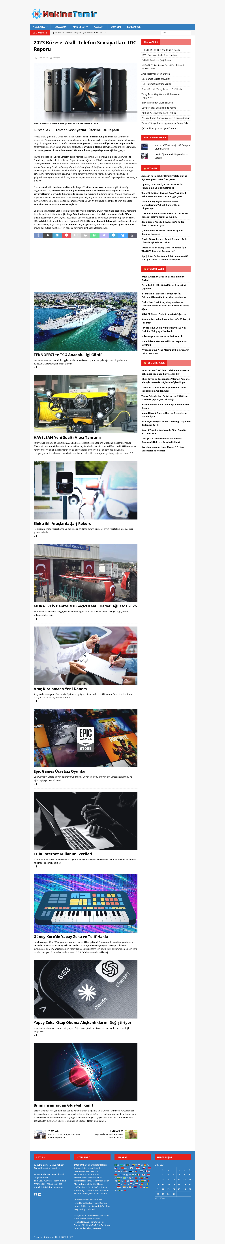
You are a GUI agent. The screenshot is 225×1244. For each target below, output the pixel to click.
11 (179, 1179)
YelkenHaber (80, 1180)
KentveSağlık (80, 1206)
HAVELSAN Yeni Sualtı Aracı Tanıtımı (67, 437)
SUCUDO (78, 1164)
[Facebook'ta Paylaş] (38, 235)
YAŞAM (98, 26)
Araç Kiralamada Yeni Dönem (60, 688)
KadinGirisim (92, 1171)
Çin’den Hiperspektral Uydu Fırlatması (159, 128)
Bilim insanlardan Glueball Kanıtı (64, 1105)
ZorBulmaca (101, 1202)
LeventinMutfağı (94, 1206)
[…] (35, 367)
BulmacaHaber (100, 1193)
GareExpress (80, 1218)
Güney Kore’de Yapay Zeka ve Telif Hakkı (71, 936)
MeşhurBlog (79, 1209)
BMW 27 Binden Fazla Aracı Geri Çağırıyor (163, 314)
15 (163, 1184)
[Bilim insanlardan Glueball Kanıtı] (85, 1072)
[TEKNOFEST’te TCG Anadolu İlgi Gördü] (85, 321)
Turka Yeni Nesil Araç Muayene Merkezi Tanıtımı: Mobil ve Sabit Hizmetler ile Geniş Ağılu (165, 306)
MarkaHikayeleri (85, 1193)
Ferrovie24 (79, 1225)
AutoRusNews (103, 1225)
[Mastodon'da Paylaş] (104, 235)
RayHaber (152, 168)
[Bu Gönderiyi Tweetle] (47, 235)
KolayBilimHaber (99, 1187)
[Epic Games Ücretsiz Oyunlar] (85, 738)
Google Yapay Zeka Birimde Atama (158, 107)
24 (174, 1189)
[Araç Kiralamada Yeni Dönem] (85, 656)
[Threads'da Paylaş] (132, 235)
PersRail (78, 1221)
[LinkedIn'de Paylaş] (57, 235)
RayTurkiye (90, 1202)
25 (179, 1189)
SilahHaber (98, 1184)
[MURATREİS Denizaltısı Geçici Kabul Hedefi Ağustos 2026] (85, 573)
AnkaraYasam (80, 1174)
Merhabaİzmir (80, 1177)
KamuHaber (92, 1180)
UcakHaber (103, 1180)
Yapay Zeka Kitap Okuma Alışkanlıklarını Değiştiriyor (82, 1022)
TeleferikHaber (155, 362)
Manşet (56, 57)
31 (174, 1194)
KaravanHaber (94, 1177)
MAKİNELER (79, 26)
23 (168, 1189)
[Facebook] (35, 1194)
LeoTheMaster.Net (82, 1187)
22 (163, 1189)
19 (184, 1184)
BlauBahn (104, 1215)
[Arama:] (176, 32)
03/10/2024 (43, 57)
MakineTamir (80, 1184)
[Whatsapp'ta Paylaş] (94, 235)
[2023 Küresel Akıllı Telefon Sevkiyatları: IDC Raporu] (85, 119)
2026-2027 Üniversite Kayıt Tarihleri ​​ (159, 112)
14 (158, 1184)
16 (168, 1184)
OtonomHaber (155, 268)
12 (184, 1179)
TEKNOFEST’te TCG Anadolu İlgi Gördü (68, 354)
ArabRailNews (93, 1218)
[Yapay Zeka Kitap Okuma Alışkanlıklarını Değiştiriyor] (85, 989)
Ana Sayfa (39, 26)
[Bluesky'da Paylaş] (123, 235)
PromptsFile (79, 1228)
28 (158, 1194)
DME (94, 1225)
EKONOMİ (116, 26)
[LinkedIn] (39, 1194)
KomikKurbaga (95, 1199)
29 (163, 1194)
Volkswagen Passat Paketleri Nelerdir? (162, 336)
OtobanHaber (92, 1190)
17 (174, 1184)
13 (190, 1179)
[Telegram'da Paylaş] (113, 235)
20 (190, 1184)
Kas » (162, 1198)
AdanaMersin (94, 1174)
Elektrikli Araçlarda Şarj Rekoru (63, 523)
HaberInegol (80, 1190)
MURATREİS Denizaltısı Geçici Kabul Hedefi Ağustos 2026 (85, 605)
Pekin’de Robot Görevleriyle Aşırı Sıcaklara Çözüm (165, 117)
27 (190, 1189)
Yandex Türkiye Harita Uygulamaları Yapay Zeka (165, 123)
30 (168, 1194)
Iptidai (89, 1184)
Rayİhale (106, 1206)
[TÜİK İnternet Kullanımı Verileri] (85, 821)
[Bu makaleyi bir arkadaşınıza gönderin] (76, 235)
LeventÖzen (79, 1171)
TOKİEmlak (91, 1209)
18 (179, 1184)
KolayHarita (79, 1202)
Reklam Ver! (134, 26)
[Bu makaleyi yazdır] (85, 235)
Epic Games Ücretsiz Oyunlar (60, 771)
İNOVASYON (60, 26)
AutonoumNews (92, 1215)
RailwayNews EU (93, 1228)
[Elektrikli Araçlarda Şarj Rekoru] (85, 490)
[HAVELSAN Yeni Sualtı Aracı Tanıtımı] (85, 404)
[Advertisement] (85, 263)
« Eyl (157, 1198)
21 (158, 1189)
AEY (75, 1193)
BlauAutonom (88, 1221)
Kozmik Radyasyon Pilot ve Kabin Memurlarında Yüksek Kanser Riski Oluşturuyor (160, 205)
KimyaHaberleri (95, 1168)
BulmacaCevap (81, 1199)
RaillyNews (79, 1215)
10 (174, 1179)
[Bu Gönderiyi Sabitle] (66, 235)
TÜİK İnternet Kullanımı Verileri (63, 853)
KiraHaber (104, 1190)
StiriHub (88, 1225)
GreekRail (99, 1221)
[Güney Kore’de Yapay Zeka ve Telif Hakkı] (85, 903)
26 (184, 1189)
